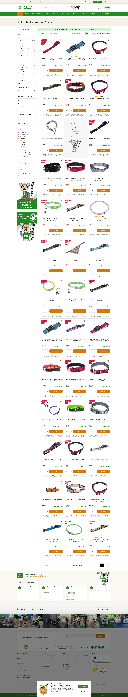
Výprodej (27, 53)
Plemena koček (66, 666)
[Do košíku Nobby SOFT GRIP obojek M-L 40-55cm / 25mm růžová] (103, 110)
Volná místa (19, 680)
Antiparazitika (23, 132)
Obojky (23, 138)
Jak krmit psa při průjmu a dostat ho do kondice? (75, 660)
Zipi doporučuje (27, 48)
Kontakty (19, 1)
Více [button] (53, 1)
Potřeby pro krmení (24, 159)
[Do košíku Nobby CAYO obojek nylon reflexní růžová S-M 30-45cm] (56, 471)
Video (27, 50)
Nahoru (46, 565)
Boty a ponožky (25, 150)
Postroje (23, 142)
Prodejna (32, 1)
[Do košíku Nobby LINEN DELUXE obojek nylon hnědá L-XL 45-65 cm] (79, 511)
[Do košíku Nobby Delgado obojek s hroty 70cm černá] (56, 190)
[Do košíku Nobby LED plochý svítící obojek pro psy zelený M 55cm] (79, 311)
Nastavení (53, 693)
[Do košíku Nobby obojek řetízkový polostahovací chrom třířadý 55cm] (56, 150)
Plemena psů (66, 664)
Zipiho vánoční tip (27, 55)
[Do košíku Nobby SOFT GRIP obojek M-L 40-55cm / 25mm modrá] (79, 351)
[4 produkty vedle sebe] (90, 33)
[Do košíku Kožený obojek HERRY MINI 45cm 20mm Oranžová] (56, 511)
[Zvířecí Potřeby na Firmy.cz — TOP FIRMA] (103, 670)
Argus (27, 63)
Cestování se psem (24, 171)
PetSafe (27, 76)
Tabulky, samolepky (24, 175)
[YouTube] (99, 647)
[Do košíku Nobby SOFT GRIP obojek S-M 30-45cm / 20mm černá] (103, 311)
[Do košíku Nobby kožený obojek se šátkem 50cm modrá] (79, 270)
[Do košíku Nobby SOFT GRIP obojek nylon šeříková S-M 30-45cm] (103, 471)
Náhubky (23, 144)
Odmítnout (83, 691)
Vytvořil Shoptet (107, 695)
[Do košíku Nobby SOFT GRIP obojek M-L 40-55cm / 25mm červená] (103, 511)
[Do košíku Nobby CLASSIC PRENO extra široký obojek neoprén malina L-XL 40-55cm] (103, 351)
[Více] (107, 14)
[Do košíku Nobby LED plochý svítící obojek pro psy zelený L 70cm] (56, 230)
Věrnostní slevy (40, 1)
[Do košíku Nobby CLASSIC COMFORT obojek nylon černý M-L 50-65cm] (103, 150)
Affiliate (104, 684)
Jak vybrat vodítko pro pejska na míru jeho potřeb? (75, 655)
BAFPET (27, 65)
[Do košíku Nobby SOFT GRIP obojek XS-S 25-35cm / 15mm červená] (103, 70)
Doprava (26, 1)
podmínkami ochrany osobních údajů (87, 640)
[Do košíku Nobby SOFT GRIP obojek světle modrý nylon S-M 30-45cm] (56, 551)
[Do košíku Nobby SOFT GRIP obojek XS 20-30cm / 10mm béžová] (79, 230)
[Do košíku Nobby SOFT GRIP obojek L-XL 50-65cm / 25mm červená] (79, 471)
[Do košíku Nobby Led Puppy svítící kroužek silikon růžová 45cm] (103, 230)
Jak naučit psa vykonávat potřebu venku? (73, 657)
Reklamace (43, 660)
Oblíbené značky (30, 684)
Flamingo (27, 69)
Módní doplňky (24, 156)
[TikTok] (102, 647)
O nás (48, 1)
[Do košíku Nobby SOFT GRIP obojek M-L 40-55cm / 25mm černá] (56, 270)
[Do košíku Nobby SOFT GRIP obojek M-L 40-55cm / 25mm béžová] (103, 551)
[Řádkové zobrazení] (83, 33)
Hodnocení (91, 684)
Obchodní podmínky (21, 670)
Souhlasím (84, 686)
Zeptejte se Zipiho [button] (45, 648)
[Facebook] (92, 647)
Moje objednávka (21, 668)
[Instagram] (96, 647)
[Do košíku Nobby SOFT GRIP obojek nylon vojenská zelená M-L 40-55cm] (56, 110)
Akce (27, 46)
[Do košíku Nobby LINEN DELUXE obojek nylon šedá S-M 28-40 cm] (103, 190)
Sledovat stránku (102, 661)
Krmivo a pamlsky (24, 134)
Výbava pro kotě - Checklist (69, 662)
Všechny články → (67, 668)
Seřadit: (103, 33)
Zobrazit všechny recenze (39, 576)
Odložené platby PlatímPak (47, 655)
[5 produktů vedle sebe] (94, 33)
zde (51, 691)
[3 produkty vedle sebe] (86, 33)
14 (109, 565)
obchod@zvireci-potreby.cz (64, 646)
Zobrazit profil (103, 609)
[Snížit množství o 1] (43, 70)
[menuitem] (20, 14)
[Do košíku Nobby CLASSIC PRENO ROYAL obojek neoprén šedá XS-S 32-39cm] (103, 431)
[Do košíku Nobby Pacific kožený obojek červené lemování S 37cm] (56, 391)
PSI (21, 129)
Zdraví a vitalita (23, 161)
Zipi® (23, 684)
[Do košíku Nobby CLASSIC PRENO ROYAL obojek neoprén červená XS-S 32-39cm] (103, 391)
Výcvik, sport (23, 163)
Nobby (27, 74)
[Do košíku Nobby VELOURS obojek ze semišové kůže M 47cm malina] (79, 190)
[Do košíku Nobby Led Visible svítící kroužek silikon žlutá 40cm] (56, 311)
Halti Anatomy (27, 71)
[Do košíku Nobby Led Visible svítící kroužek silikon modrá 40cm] (56, 431)
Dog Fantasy (27, 67)
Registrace (107, 1)
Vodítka (23, 140)
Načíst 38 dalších (76, 565)
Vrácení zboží (44, 662)
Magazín (19, 672)
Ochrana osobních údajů (46, 664)
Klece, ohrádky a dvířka (25, 173)
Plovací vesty (24, 148)
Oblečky (23, 146)
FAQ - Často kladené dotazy (23, 677)
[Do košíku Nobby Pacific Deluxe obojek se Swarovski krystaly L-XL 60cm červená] (79, 110)
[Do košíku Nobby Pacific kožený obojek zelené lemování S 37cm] (79, 431)
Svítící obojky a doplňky (27, 154)
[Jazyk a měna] (91, 2)
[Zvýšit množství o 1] (47, 70)
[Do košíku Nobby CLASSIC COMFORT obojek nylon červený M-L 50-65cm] (56, 70)
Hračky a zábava (24, 165)
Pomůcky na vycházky (26, 152)
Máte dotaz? (84, 2)
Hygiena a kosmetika (25, 167)
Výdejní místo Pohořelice (23, 675)
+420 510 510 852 (61, 648)
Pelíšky (21, 169)
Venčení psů (22, 136)
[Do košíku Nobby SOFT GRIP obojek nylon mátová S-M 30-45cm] (103, 270)
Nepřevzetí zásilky (45, 666)
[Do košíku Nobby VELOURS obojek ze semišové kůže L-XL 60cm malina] (79, 391)
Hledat (84, 7)
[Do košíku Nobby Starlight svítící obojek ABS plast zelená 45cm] (79, 551)
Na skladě (27, 44)
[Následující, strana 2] (106, 565)
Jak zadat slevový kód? (46, 657)
